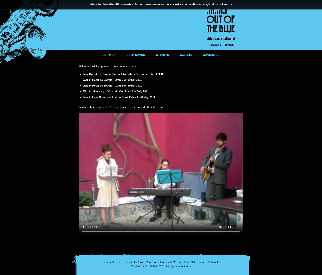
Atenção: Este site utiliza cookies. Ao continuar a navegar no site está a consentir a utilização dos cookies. (159, 4)
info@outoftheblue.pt (178, 266)
